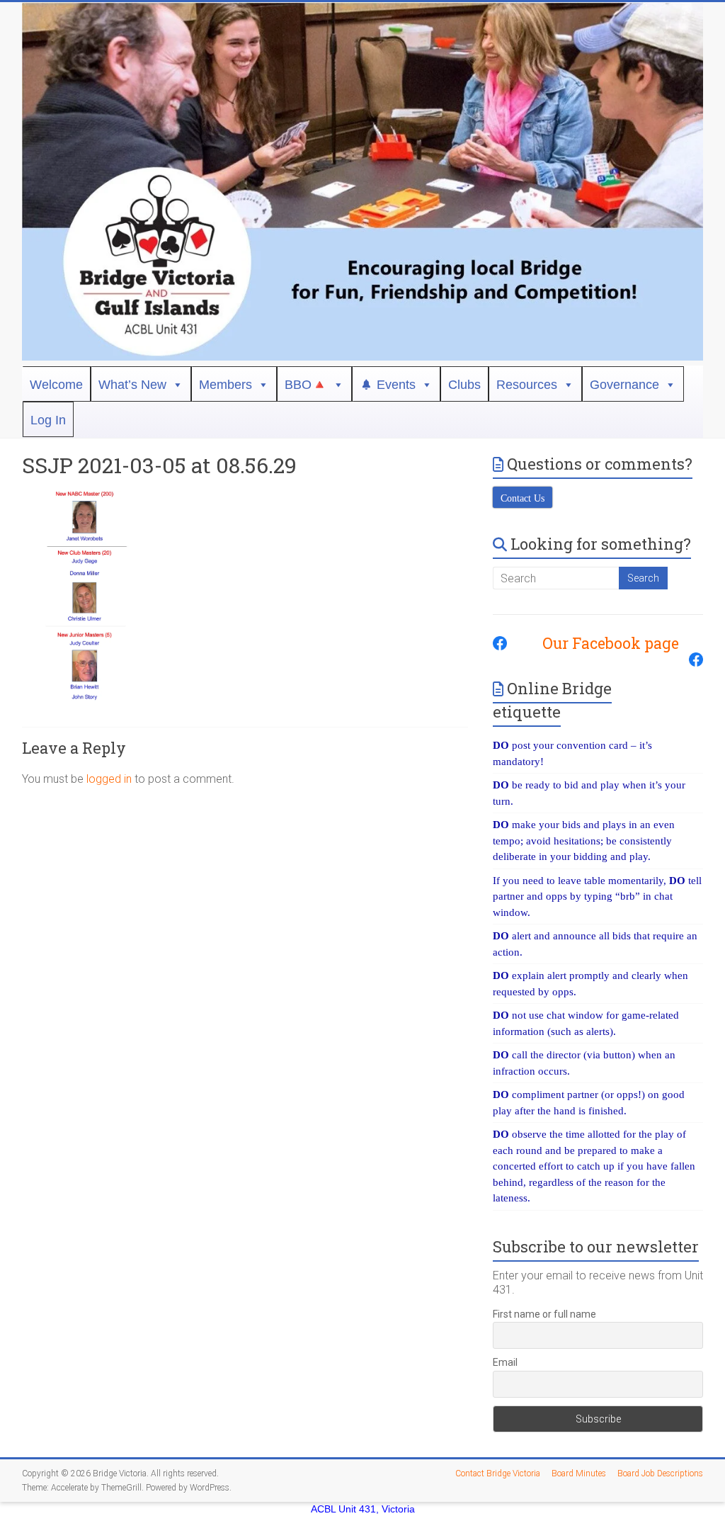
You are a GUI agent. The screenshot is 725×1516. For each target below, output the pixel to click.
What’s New (132, 385)
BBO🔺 (306, 385)
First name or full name (544, 1314)
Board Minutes (579, 1473)
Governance (624, 385)
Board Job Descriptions (660, 1473)
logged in (109, 779)
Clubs (464, 385)
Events (396, 385)
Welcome (56, 385)
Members (225, 385)
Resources (526, 385)
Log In (48, 420)
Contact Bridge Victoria (497, 1473)
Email (505, 1362)
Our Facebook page (603, 643)
